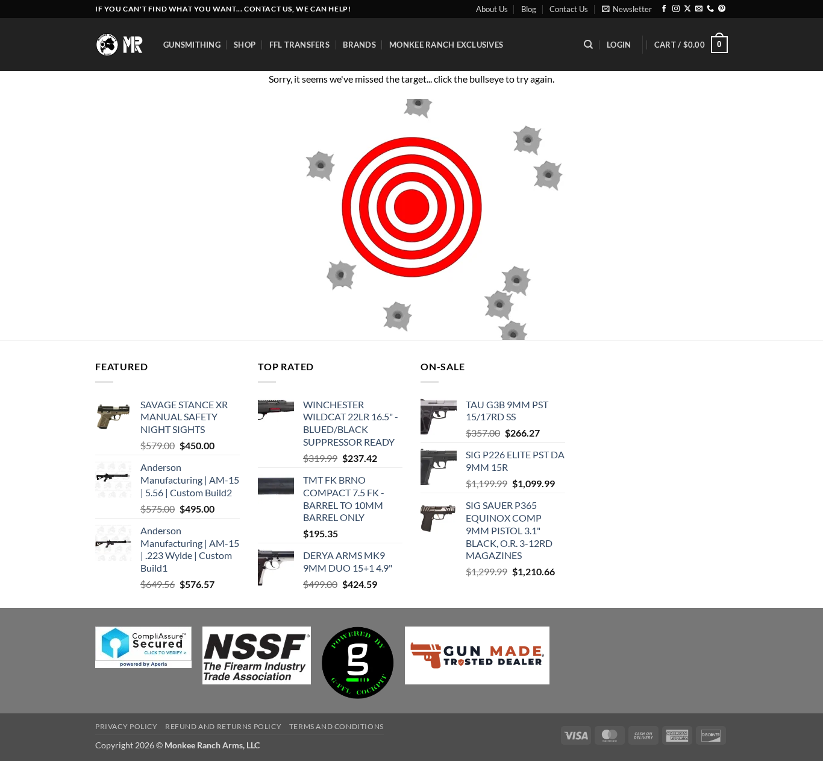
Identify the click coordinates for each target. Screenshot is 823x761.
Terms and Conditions (336, 726)
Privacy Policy (126, 726)
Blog (528, 9)
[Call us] (710, 9)
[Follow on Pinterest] (721, 9)
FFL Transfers (299, 44)
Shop (244, 44)
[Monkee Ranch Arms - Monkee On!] (120, 44)
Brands (359, 44)
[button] (627, 9)
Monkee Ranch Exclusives (446, 44)
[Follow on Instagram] (676, 9)
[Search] (588, 44)
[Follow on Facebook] (664, 9)
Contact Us (568, 9)
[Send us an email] (699, 9)
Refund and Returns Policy (223, 726)
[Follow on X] (687, 9)
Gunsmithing (192, 44)
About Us (492, 9)
